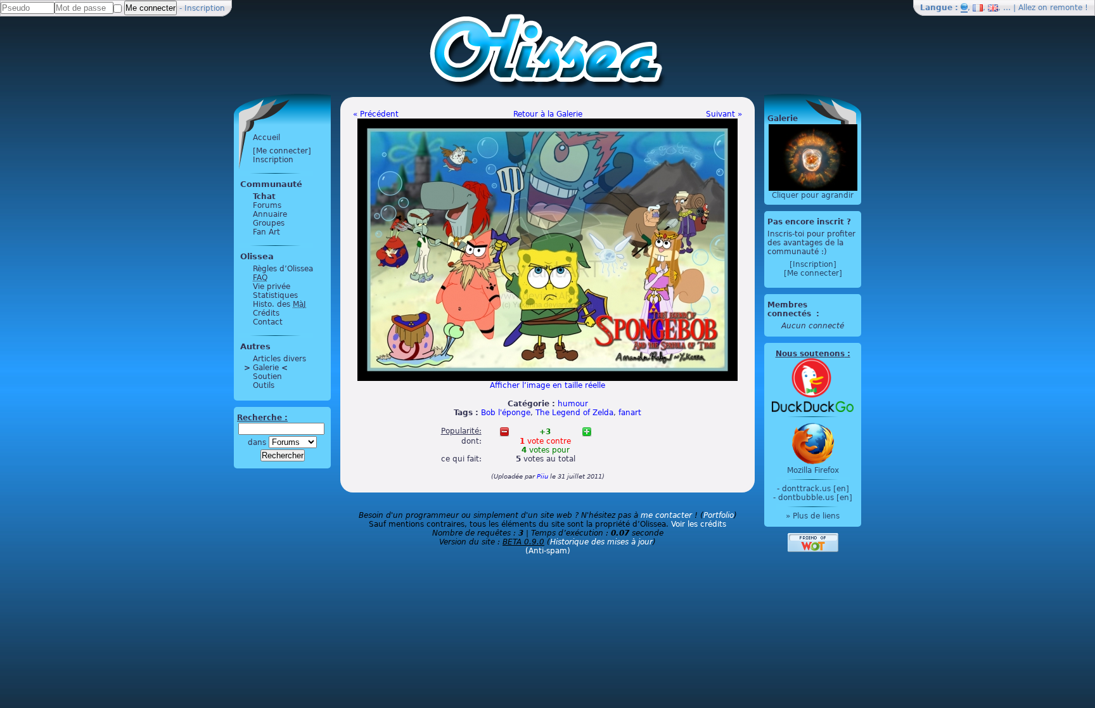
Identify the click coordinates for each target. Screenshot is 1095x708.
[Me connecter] (282, 150)
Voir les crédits (698, 524)
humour (573, 403)
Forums (267, 205)
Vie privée (271, 286)
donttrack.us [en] (815, 488)
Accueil (266, 137)
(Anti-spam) (547, 550)
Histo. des (279, 304)
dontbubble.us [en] (815, 497)
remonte (1066, 7)
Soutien (267, 376)
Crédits (266, 313)
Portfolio (718, 515)
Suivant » (724, 114)
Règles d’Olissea (283, 268)
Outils (263, 385)
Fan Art (266, 232)
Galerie (266, 367)
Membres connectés (790, 309)
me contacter (666, 515)
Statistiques (275, 295)
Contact (268, 322)
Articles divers (279, 358)
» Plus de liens (813, 516)
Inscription (204, 8)
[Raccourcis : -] (504, 431)
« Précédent (376, 114)
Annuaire (270, 214)
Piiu (542, 476)
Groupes (269, 223)
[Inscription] (813, 264)
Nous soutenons (810, 353)
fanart (629, 412)
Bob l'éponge (505, 412)
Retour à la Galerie (547, 114)
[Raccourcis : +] (587, 431)
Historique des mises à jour (601, 541)
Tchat (264, 196)
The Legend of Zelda (574, 412)
